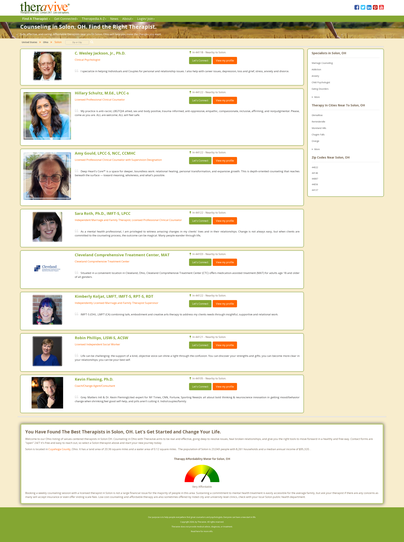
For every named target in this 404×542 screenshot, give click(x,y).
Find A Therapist (35, 19)
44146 (315, 172)
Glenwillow (317, 115)
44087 (315, 178)
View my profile (225, 60)
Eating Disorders (320, 88)
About (127, 19)
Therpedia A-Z (93, 19)
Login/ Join (145, 19)
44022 (315, 167)
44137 (315, 189)
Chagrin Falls (318, 134)
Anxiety (315, 75)
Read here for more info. (202, 531)
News (114, 19)
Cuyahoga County (59, 449)
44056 (315, 184)
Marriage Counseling (322, 62)
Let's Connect (200, 60)
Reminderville (318, 121)
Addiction (316, 69)
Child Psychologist (321, 82)
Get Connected (65, 19)
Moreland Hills (319, 128)
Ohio (45, 42)
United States (29, 42)
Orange (315, 140)
